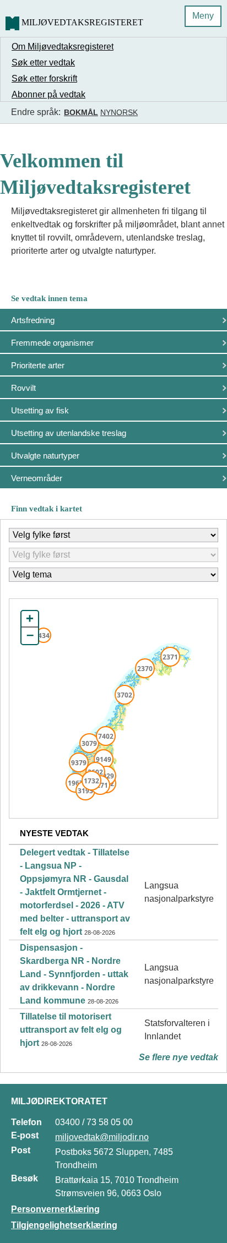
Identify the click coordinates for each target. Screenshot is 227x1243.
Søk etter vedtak (43, 62)
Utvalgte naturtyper (45, 455)
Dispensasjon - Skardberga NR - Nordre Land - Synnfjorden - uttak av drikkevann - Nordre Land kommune (74, 974)
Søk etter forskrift (44, 78)
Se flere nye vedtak (178, 1057)
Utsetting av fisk (40, 410)
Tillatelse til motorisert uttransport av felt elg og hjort (71, 1030)
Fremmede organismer (52, 342)
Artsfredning (33, 320)
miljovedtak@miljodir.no (102, 1137)
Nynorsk (119, 112)
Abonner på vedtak (48, 94)
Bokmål (81, 112)
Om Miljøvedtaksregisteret (63, 46)
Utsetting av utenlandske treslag (68, 433)
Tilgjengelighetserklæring (64, 1225)
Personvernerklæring (55, 1209)
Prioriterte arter (37, 365)
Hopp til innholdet (43, 13)
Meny (203, 15)
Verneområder (36, 478)
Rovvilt (23, 387)
